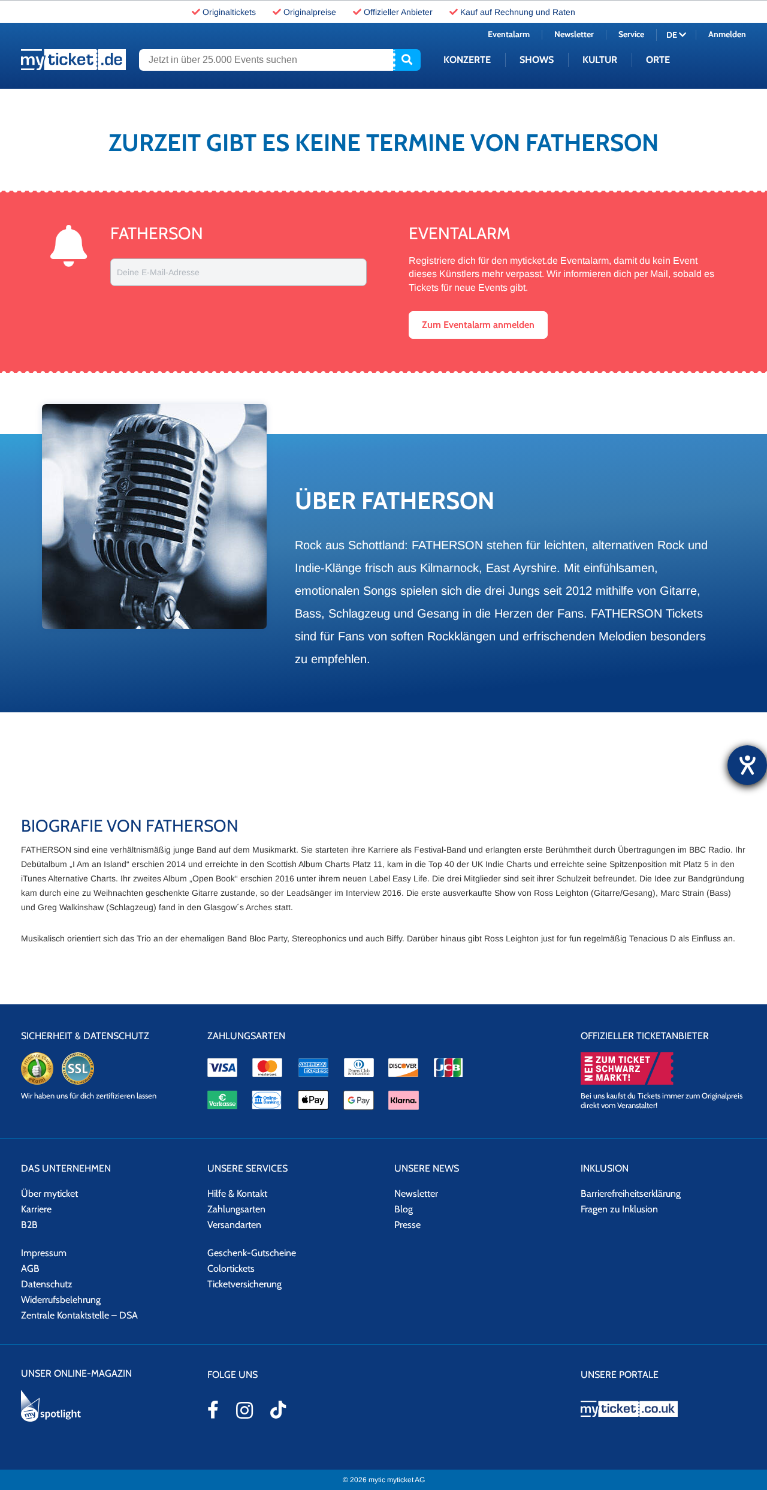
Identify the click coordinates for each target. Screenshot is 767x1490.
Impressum (44, 1253)
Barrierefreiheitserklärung (631, 1193)
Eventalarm (509, 34)
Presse (407, 1224)
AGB (30, 1268)
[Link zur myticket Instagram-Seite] (244, 1410)
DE (672, 34)
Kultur (599, 59)
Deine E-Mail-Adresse (158, 272)
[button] (478, 325)
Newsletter (574, 34)
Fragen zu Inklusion (619, 1209)
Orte (658, 59)
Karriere (36, 1209)
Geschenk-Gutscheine (251, 1253)
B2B (29, 1224)
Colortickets (231, 1268)
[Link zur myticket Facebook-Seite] (213, 1410)
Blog (403, 1209)
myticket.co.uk (663, 1409)
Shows (537, 59)
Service (631, 34)
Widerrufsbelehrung (61, 1299)
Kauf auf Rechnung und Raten (517, 12)
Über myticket (49, 1193)
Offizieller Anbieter (398, 12)
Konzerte (467, 59)
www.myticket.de (73, 59)
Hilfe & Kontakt (237, 1193)
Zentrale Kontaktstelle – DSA (79, 1315)
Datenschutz (47, 1284)
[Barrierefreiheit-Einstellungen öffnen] (747, 765)
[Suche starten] (407, 60)
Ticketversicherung (244, 1284)
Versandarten (234, 1224)
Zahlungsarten (236, 1209)
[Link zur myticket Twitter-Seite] (278, 1410)
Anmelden (727, 34)
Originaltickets (229, 12)
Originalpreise (309, 12)
